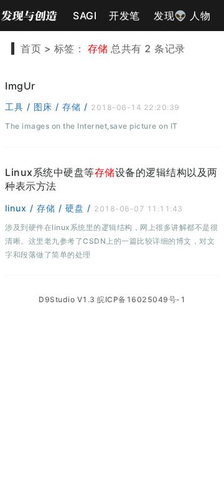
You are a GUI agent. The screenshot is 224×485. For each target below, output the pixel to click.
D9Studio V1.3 (67, 299)
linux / (21, 208)
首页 (31, 48)
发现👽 (170, 15)
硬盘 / (79, 208)
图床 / (48, 106)
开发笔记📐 (124, 20)
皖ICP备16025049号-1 (141, 299)
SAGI (84, 15)
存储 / (76, 106)
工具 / (19, 106)
